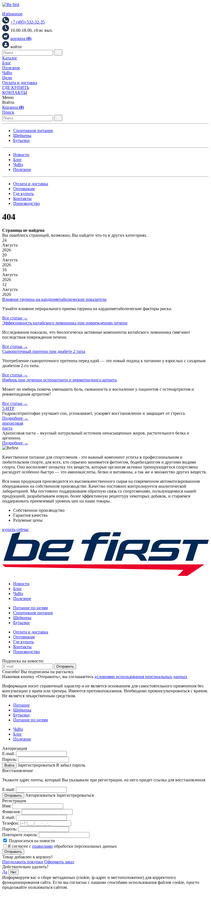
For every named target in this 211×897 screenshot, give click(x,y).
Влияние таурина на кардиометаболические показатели (54, 299)
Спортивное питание (33, 130)
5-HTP (8, 408)
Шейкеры (22, 135)
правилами (42, 846)
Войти (9, 765)
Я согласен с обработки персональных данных (62, 846)
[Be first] (10, 4)
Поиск (8, 112)
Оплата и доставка (19, 82)
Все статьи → (15, 318)
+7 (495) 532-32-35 (27, 22)
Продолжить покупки (22, 861)
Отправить (65, 666)
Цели (7, 77)
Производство (26, 203)
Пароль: (9, 759)
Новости (21, 154)
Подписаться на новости (31, 840)
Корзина (13, 107)
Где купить (23, 193)
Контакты (22, 198)
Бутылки (21, 140)
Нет (13, 872)
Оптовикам (24, 188)
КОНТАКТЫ (14, 92)
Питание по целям (30, 607)
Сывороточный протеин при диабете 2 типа (43, 351)
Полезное (11, 67)
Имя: (6, 806)
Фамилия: (11, 811)
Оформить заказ (59, 861)
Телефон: (10, 823)
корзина (20, 38)
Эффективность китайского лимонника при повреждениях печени (64, 323)
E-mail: (8, 753)
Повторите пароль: (20, 834)
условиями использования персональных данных (141, 676)
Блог (6, 63)
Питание (21, 705)
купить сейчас (15, 529)
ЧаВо (7, 72)
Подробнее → (15, 418)
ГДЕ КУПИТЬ (15, 87)
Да (4, 872)
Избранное (12, 14)
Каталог (9, 58)
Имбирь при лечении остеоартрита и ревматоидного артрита (59, 380)
